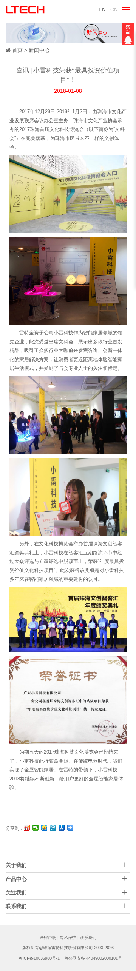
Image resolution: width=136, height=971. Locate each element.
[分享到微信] (35, 828)
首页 (17, 50)
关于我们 (16, 865)
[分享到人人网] (62, 828)
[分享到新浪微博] (27, 828)
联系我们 (88, 937)
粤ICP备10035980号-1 (39, 958)
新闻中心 (39, 50)
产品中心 (16, 879)
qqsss (128, 34)
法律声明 (48, 937)
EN (102, 9)
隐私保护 (68, 937)
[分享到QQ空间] (44, 828)
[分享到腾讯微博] (53, 828)
